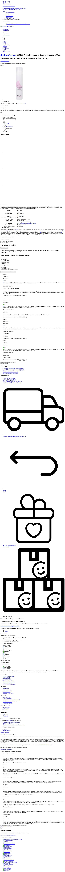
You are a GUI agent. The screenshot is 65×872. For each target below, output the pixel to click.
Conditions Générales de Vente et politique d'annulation (14, 724)
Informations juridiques (6, 242)
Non (24, 295)
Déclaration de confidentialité (46, 744)
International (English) (17, 839)
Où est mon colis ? (6, 692)
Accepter (2, 747)
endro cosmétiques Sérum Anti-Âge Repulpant (12, 381)
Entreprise (5, 729)
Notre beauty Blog (6, 697)
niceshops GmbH (9, 720)
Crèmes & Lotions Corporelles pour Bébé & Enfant (13, 369)
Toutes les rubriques (10, 18)
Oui (20, 295)
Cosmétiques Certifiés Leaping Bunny (10, 372)
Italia (7, 841)
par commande (12, 9)
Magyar (9, 853)
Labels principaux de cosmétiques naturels (11, 699)
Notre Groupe (6, 708)
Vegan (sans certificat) (31, 223)
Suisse (8, 857)
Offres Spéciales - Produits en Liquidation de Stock (13, 368)
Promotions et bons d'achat (8, 680)
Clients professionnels (7, 683)
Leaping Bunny (23, 223)
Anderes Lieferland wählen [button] (6, 837)
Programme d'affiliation (7, 703)
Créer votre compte (7, 689)
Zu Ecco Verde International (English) (8, 835)
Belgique (10, 865)
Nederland (11, 864)
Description (4, 203)
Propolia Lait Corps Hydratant (9, 378)
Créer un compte (6, 34)
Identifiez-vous (6, 30)
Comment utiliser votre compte (9, 684)
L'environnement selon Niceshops (10, 700)
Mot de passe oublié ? (7, 690)
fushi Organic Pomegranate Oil (9, 380)
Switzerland (11, 860)
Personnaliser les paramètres (21, 747)
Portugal (9, 868)
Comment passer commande (8, 676)
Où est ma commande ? (10, 12)
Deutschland (11, 842)
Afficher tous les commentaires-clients (8, 271)
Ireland (8, 863)
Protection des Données (8, 723)
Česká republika (14, 862)
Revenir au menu (6, 1)
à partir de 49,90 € (14, 8)
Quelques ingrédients (7, 698)
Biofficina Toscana (8, 55)
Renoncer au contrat (5, 732)
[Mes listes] (4, 37)
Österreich (10, 840)
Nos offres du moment (7, 702)
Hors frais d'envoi (22, 103)
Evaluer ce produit (4, 247)
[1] (6, 230)
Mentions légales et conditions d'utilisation (11, 722)
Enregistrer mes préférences (6, 825)
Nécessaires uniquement (10, 747)
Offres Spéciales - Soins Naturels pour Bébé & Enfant (14, 370)
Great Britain (12, 844)
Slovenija (10, 846)
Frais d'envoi (8, 14)
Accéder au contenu (7, 2)
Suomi (8, 854)
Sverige (8, 849)
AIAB (18, 223)
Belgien (9, 869)
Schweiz (9, 856)
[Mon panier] (33, 39)
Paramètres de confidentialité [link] (9, 727)
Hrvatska (10, 850)
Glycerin (16, 229)
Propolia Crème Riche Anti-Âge (9, 379)
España (8, 845)
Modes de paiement (9, 16)
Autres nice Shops (6, 730)
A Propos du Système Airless (7, 241)
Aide (4, 11)
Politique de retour (6, 678)
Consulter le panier (7, 3)
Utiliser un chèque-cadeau (8, 693)
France (8, 847)
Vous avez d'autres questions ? (9, 682)
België (8, 866)
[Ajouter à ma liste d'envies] (1, 112)
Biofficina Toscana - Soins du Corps (10, 373)
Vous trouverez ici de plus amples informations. (10, 626)
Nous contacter (9, 17)
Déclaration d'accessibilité (8, 726)
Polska (8, 852)
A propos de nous (6, 707)
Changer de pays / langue (15, 718)
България (10, 855)
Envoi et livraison (6, 677)
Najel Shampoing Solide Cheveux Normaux (12, 382)
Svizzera (9, 858)
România (10, 848)
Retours (7, 13)
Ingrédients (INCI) (5, 227)
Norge (8, 870)
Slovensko (11, 861)
